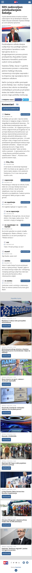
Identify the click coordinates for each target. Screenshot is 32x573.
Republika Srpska (16, 298)
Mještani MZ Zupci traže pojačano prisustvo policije (14, 464)
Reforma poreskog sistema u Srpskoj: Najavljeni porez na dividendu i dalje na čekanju (16, 350)
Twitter (26, 99)
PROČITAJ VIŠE (6, 325)
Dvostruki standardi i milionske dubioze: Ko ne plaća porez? (13, 408)
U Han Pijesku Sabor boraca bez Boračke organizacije (13, 492)
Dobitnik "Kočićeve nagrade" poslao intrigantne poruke (14, 549)
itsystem (18, 567)
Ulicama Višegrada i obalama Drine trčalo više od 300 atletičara (14, 521)
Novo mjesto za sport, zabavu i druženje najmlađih (13, 380)
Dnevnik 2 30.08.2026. (9, 436)
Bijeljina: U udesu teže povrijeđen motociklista (14, 321)
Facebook (18, 99)
